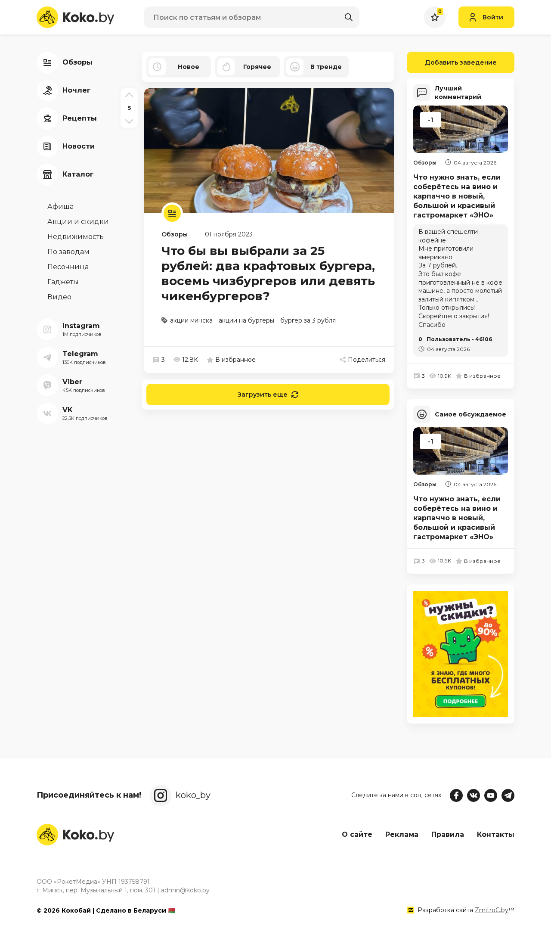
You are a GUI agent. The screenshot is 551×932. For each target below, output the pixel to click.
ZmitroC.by (491, 910)
